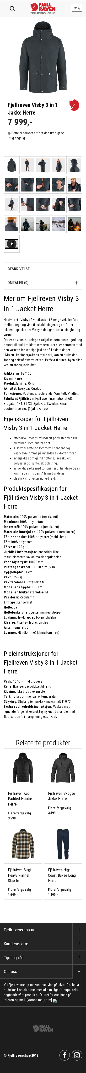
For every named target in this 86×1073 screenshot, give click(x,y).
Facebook (64, 1055)
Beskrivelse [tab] (19, 269)
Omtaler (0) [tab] (18, 282)
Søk (12, 9)
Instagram (77, 1055)
